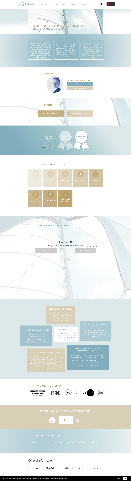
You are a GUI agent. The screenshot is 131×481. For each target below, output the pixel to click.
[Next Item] (99, 392)
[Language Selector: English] (111, 4)
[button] (100, 4)
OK (125, 478)
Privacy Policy (63, 478)
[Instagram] (77, 420)
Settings (119, 478)
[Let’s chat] (52, 420)
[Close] (129, 478)
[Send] (66, 420)
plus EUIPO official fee (47, 245)
